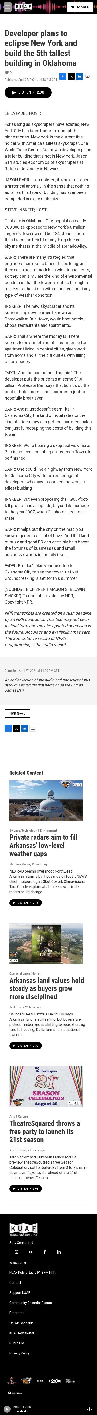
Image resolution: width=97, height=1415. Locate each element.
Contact (15, 1282)
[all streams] (91, 1409)
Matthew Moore (19, 864)
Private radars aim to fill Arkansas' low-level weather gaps (43, 845)
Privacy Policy (19, 1353)
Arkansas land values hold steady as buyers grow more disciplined (46, 988)
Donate (82, 7)
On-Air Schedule (21, 1323)
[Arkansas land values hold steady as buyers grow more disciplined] (46, 943)
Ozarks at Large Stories (25, 973)
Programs (16, 1313)
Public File (16, 1343)
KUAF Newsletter (21, 1333)
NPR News (17, 713)
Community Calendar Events (30, 1303)
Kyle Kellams (17, 1150)
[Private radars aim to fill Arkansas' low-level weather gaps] (46, 800)
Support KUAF (19, 1293)
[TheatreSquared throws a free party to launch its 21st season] (46, 1086)
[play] (7, 1409)
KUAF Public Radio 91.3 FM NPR (32, 1272)
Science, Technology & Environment (33, 830)
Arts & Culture (18, 1116)
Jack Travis (16, 1007)
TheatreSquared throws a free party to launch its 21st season (44, 1131)
